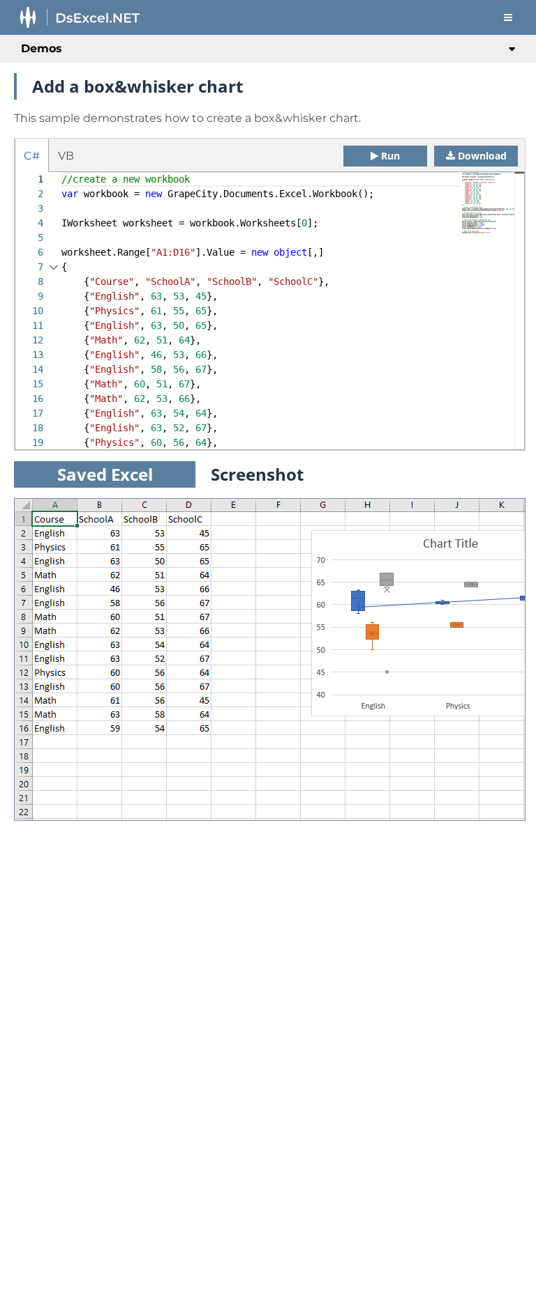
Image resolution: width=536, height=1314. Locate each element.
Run (390, 155)
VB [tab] (66, 155)
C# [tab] (32, 155)
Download (482, 155)
